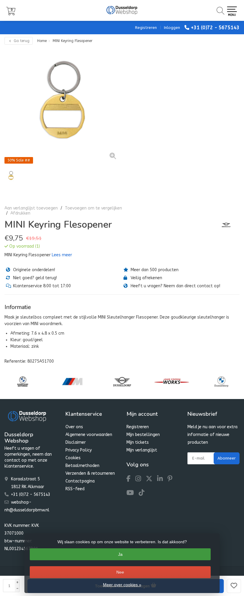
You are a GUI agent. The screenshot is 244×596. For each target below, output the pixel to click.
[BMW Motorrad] (22, 381)
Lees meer (62, 254)
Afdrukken (20, 213)
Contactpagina (80, 481)
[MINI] (224, 225)
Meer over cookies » (122, 584)
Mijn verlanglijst (141, 450)
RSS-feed (75, 488)
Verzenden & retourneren (90, 473)
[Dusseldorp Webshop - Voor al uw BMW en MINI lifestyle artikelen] (122, 10)
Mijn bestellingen (143, 434)
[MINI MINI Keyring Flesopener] (63, 106)
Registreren (146, 27)
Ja (120, 554)
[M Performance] (72, 381)
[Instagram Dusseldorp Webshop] (140, 479)
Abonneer (227, 458)
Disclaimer (75, 442)
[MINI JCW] (172, 381)
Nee (120, 572)
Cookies (73, 457)
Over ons (74, 426)
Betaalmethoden (82, 465)
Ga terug (20, 41)
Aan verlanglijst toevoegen (31, 208)
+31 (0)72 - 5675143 (215, 27)
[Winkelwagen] (10, 13)
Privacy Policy (78, 450)
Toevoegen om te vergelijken (93, 208)
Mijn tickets (137, 442)
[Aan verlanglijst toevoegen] (234, 586)
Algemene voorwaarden (88, 434)
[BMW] (221, 381)
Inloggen (172, 27)
